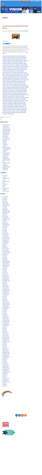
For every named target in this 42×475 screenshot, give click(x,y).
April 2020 (5, 258)
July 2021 (5, 244)
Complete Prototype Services (21, 66)
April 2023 (5, 221)
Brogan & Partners (18, 63)
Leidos (10, 84)
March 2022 (5, 233)
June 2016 (5, 311)
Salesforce (16, 100)
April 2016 (5, 314)
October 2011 (6, 380)
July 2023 (5, 220)
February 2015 (6, 334)
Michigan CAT (12, 90)
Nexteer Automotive (7, 91)
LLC (11, 85)
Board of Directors (8, 444)
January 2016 (5, 318)
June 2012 (5, 374)
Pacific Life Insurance (8, 93)
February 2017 (6, 301)
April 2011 (5, 386)
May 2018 (5, 283)
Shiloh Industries (9, 102)
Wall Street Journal (14, 112)
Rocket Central (18, 99)
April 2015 (5, 331)
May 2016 (5, 313)
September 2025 (6, 205)
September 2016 (6, 307)
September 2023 (6, 219)
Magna (14, 85)
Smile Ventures (17, 102)
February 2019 (6, 275)
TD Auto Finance (17, 105)
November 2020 (6, 252)
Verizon (13, 110)
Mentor (4, 185)
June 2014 (5, 343)
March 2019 (5, 273)
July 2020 (5, 255)
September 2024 (6, 212)
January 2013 (5, 366)
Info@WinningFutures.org (7, 405)
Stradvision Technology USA (19, 103)
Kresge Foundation (18, 82)
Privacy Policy (7, 467)
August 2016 (5, 308)
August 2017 (5, 294)
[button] (21, 10)
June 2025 (5, 207)
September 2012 (6, 372)
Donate (31, 1)
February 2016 (6, 317)
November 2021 (6, 238)
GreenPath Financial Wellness (13, 79)
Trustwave (15, 108)
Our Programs (7, 464)
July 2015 (5, 327)
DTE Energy (14, 72)
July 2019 (5, 268)
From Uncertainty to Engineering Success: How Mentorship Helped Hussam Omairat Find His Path (6, 157)
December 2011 (6, 379)
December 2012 (6, 367)
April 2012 (5, 377)
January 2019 (5, 276)
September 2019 (6, 265)
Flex (22, 75)
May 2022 (5, 230)
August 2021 (5, 243)
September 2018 (6, 280)
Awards (5, 443)
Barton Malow (15, 57)
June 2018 (5, 282)
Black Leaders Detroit (18, 60)
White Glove (11, 113)
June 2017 (5, 296)
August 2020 (5, 254)
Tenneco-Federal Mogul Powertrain (15, 106)
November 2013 (6, 353)
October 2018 (6, 279)
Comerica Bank (10, 66)
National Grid (19, 90)
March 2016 (5, 315)
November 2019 (6, 262)
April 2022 (5, 231)
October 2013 (6, 355)
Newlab (24, 90)
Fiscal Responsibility (8, 451)
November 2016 (6, 304)
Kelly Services (10, 82)
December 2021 (6, 237)
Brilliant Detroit (10, 63)
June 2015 (5, 328)
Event (4, 182)
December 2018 (6, 278)
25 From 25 (5, 175)
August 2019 (5, 266)
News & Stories (7, 463)
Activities (5, 177)
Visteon (17, 110)
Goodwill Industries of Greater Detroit (12, 78)
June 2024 (5, 213)
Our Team (6, 466)
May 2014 (5, 345)
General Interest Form (8, 447)
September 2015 (6, 324)
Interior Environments (11, 81)
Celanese (17, 64)
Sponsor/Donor (6, 188)
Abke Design (11, 473)
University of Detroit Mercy (9, 109)
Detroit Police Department (13, 69)
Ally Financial (22, 56)
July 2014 (5, 342)
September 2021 (6, 241)
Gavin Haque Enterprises (13, 76)
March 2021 (5, 247)
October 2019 (6, 264)
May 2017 (5, 297)
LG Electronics (16, 84)
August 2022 (5, 226)
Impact (5, 460)
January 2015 (5, 335)
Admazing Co (13, 56)
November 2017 (6, 290)
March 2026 (5, 202)
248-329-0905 (5, 404)
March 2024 (5, 216)
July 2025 (5, 206)
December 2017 (6, 289)
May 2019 (5, 271)
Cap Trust (12, 64)
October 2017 (6, 292)
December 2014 (6, 336)
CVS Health (16, 67)
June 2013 (5, 359)
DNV (10, 72)
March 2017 (5, 300)
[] (0, 119)
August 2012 (5, 373)
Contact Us (6, 448)
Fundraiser (5, 184)
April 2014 (5, 346)
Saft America (11, 100)
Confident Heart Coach (8, 67)
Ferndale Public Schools (14, 75)
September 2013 (6, 356)
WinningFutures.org (11, 470)
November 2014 (6, 338)
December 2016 (6, 303)
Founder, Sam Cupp (8, 456)
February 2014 (6, 349)
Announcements (6, 181)
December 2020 (6, 251)
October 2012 (6, 370)
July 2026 (5, 198)
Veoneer (9, 110)
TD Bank (24, 105)
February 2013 (6, 364)
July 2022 (5, 227)
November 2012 (6, 369)
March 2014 (5, 348)
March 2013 (5, 363)
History (5, 457)
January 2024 (5, 217)
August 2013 (5, 358)
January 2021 (5, 250)
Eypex (7, 75)
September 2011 (6, 381)
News (4, 186)
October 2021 (6, 240)
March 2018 (5, 285)
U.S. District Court (22, 108)
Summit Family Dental (8, 105)
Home (5, 459)
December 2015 (6, 320)
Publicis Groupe (11, 97)
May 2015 (5, 329)
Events (5, 450)
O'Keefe (14, 91)
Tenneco (5, 106)
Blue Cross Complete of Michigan (15, 62)
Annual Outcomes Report (9, 441)
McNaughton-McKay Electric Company (15, 87)
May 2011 (5, 384)
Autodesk (9, 57)
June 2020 (5, 257)
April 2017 (5, 299)
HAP (22, 79)
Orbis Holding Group (22, 91)
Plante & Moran (10, 96)
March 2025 (5, 209)
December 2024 (6, 210)
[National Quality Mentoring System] (9, 435)
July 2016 (5, 310)
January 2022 (5, 236)
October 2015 (6, 322)
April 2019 (5, 272)
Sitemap (3, 471)
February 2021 (6, 248)
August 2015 (5, 325)
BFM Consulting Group (17, 59)
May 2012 (5, 376)
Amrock (4, 57)
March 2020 (5, 259)
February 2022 (6, 234)
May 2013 (5, 360)
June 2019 (5, 269)
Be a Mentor (37, 1)
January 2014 (5, 350)
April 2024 (5, 215)
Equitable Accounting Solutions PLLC (14, 73)
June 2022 (5, 229)
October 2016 (6, 306)
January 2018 (5, 287)
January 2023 (5, 223)
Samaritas (22, 100)
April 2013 (5, 362)
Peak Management (14, 94)
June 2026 (5, 199)
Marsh (17, 85)
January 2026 (5, 203)
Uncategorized (6, 56)
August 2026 (5, 196)
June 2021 (5, 245)
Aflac (18, 56)
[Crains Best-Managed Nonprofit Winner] (5, 427)
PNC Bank (17, 96)
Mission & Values (7, 462)
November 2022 (6, 224)
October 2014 (6, 339)
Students (4, 189)
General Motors (23, 76)
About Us (6, 440)
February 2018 (6, 286)
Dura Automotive (21, 72)
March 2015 (5, 332)
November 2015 (6, 321)
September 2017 (6, 293)
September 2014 (6, 341)
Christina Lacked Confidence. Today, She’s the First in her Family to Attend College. (6, 127)
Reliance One (19, 97)
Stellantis (9, 103)
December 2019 (6, 261)
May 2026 (5, 200)
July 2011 (5, 383)
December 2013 (6, 352)
